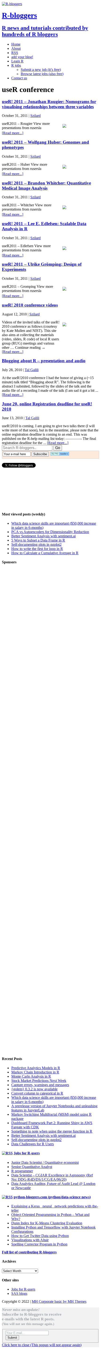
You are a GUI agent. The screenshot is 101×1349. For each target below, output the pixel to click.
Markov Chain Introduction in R (35, 1072)
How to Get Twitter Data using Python (40, 1236)
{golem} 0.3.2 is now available (34, 1089)
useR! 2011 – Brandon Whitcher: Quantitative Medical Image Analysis (46, 186)
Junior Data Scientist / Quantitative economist (45, 1163)
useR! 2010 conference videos (30, 305)
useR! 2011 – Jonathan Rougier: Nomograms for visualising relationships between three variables (49, 104)
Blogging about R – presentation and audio (43, 360)
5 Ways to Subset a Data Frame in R (38, 540)
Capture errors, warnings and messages (40, 1085)
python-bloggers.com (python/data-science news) (52, 1197)
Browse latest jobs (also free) (42, 74)
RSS (14, 53)
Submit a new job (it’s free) (41, 70)
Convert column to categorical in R (37, 1093)
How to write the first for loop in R (37, 549)
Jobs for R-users (27, 1153)
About (16, 48)
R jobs (16, 65)
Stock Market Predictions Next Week (38, 1081)
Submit (12, 1337)
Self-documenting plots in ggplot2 (36, 544)
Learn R (17, 61)
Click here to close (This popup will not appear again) (42, 1345)
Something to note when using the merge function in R (51, 1131)
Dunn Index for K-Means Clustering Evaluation (46, 1223)
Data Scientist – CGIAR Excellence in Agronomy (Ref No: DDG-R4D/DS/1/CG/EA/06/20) (52, 1177)
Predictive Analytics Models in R (35, 1068)
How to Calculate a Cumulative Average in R (44, 553)
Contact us (19, 78)
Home (15, 44)
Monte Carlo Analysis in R (31, 1076)
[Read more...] (12, 133)
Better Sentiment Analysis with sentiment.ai (43, 536)
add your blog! (22, 57)
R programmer (22, 1171)
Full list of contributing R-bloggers (29, 1252)
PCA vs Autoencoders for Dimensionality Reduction (50, 532)
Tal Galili (32, 370)
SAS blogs (19, 1293)
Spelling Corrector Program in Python (39, 1244)
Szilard (35, 116)
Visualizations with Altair (30, 1240)
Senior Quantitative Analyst (31, 1167)
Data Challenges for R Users (32, 1144)
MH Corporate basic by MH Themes (59, 1301)
